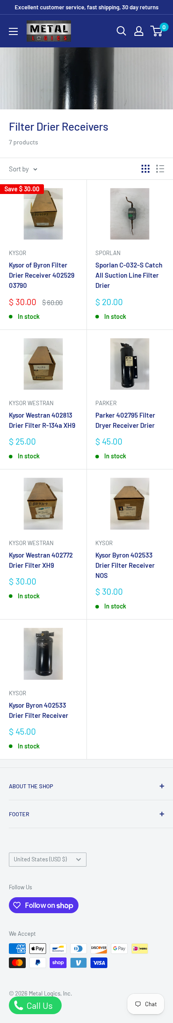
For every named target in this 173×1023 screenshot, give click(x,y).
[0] (156, 31)
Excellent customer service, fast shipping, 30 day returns (86, 7)
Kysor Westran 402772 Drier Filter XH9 (41, 560)
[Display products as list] (160, 169)
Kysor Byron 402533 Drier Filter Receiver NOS (125, 565)
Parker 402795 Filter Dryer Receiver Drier (125, 420)
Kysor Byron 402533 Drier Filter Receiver (38, 710)
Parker (106, 403)
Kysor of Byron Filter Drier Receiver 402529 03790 (42, 275)
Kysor (17, 252)
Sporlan (108, 252)
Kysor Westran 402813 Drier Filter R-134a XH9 (42, 420)
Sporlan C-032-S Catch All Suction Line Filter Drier (128, 275)
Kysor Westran (31, 403)
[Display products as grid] (145, 169)
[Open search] (121, 31)
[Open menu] (13, 31)
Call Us (39, 1005)
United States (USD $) (40, 859)
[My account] (138, 31)
